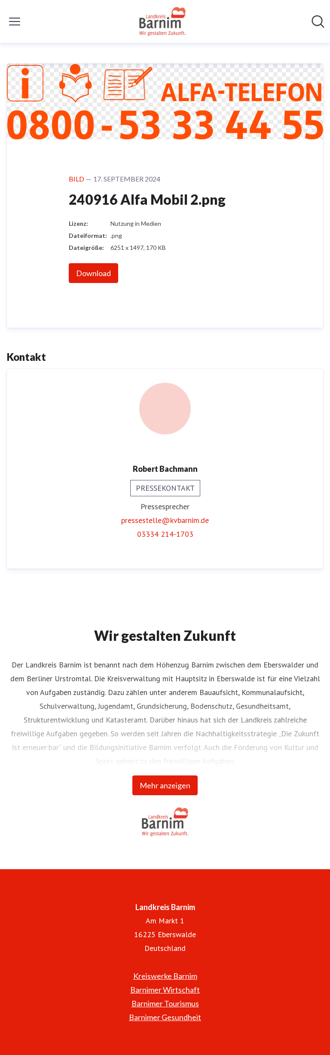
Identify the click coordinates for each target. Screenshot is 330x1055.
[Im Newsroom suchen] (318, 21)
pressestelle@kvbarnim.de (165, 520)
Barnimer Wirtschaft (165, 989)
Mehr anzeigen (165, 785)
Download (93, 273)
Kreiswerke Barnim (165, 976)
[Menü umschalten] (14, 21)
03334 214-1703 (165, 534)
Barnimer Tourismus (165, 1003)
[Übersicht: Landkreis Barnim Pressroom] (163, 21)
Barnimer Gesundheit (165, 1017)
